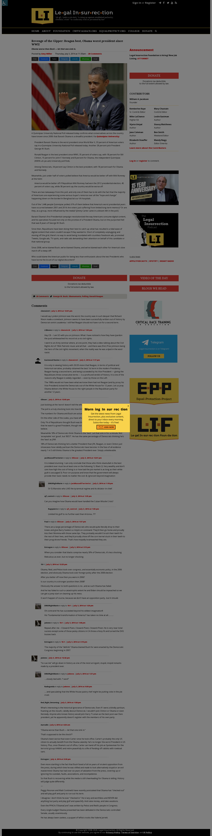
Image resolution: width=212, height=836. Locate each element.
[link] (106, 406)
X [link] (128, 405)
